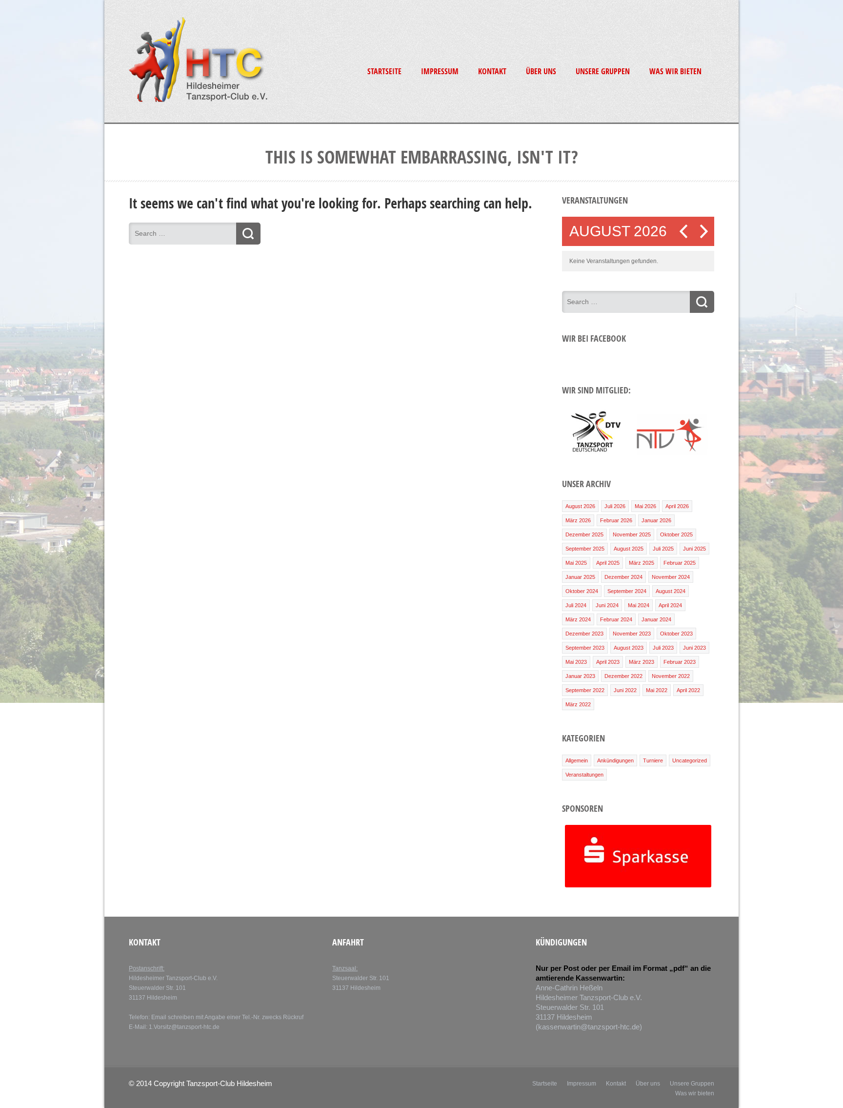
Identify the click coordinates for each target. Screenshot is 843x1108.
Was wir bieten (675, 71)
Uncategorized (689, 760)
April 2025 (608, 563)
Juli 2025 (663, 549)
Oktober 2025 (676, 534)
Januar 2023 (580, 676)
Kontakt (492, 71)
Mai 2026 (645, 506)
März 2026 (578, 520)
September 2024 (626, 591)
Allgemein (576, 760)
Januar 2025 (580, 577)
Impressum (440, 71)
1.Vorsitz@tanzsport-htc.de (184, 1027)
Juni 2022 (625, 690)
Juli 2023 (663, 648)
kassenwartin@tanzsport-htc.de (589, 1027)
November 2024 (671, 577)
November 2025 (632, 534)
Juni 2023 (694, 648)
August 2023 (628, 648)
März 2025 (641, 563)
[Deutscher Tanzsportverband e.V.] (595, 453)
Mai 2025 (576, 563)
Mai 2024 (638, 605)
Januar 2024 (656, 619)
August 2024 (670, 591)
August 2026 (580, 506)
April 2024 (670, 605)
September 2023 (584, 648)
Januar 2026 (656, 520)
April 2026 (677, 506)
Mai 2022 (656, 690)
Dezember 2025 (584, 534)
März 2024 (578, 619)
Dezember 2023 (584, 633)
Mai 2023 (576, 662)
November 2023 (632, 633)
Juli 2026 (614, 506)
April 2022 (688, 690)
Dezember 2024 (623, 577)
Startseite (384, 71)
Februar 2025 (679, 563)
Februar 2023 (679, 662)
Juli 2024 (575, 605)
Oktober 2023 (676, 633)
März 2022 (578, 704)
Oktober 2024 (581, 591)
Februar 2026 (616, 520)
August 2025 (628, 549)
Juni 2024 (607, 605)
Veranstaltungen (584, 775)
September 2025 (584, 549)
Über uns (541, 71)
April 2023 (608, 662)
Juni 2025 (694, 549)
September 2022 (584, 690)
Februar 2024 (616, 619)
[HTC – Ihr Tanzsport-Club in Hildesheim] (198, 100)
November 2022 (671, 676)
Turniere (653, 760)
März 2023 (641, 662)
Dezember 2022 (623, 676)
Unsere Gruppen (603, 71)
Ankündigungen (615, 760)
